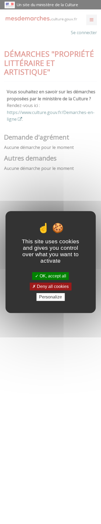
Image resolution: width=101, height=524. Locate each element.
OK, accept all (52, 276)
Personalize (50, 297)
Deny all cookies (52, 286)
